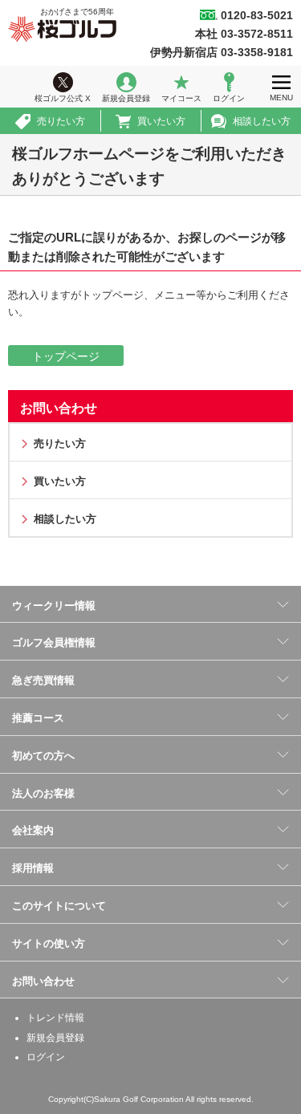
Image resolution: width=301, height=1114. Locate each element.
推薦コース (38, 718)
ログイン (229, 98)
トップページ (66, 356)
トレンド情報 (55, 1017)
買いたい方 (161, 121)
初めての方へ (43, 756)
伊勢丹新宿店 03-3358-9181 (221, 52)
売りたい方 (61, 121)
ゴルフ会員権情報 (54, 642)
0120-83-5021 (257, 15)
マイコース (181, 98)
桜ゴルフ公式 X (63, 98)
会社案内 (33, 830)
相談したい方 (262, 121)
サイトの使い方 (48, 943)
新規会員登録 (126, 98)
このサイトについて (59, 906)
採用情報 (33, 868)
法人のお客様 (43, 793)
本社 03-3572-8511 (244, 33)
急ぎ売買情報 (43, 680)
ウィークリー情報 (54, 606)
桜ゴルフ (62, 29)
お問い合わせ (58, 408)
